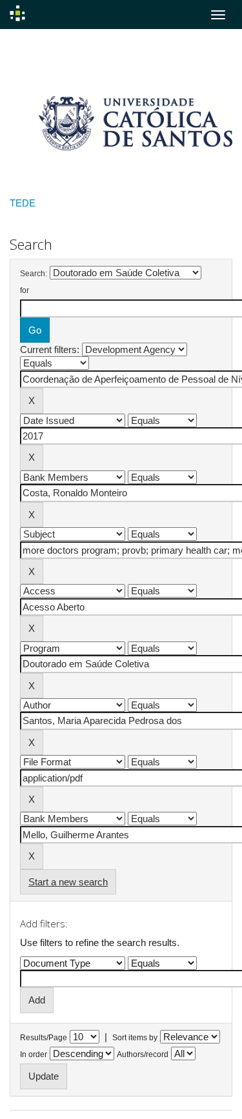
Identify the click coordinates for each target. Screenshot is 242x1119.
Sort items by (134, 1037)
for (24, 290)
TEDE (22, 202)
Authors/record (142, 1054)
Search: (33, 273)
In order (33, 1054)
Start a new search (68, 881)
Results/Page (43, 1037)
